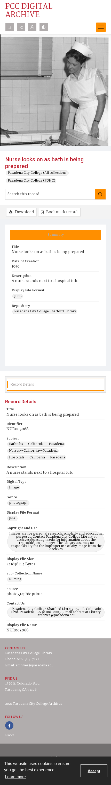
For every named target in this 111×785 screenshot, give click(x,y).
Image (14, 487)
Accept (94, 771)
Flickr (9, 735)
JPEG (18, 296)
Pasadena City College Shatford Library (45, 311)
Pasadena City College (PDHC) (31, 180)
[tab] (55, 235)
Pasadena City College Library (28, 653)
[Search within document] (100, 194)
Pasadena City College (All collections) (38, 173)
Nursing (15, 579)
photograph (18, 503)
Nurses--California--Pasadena (33, 450)
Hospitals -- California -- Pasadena (37, 457)
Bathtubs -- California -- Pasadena (36, 444)
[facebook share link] (9, 725)
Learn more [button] (15, 777)
